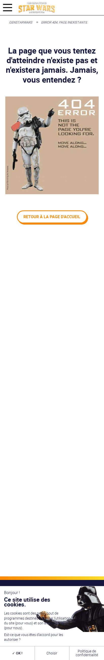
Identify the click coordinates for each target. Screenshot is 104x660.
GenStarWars (20, 22)
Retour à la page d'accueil (51, 216)
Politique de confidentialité (87, 653)
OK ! (18, 653)
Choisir (51, 653)
